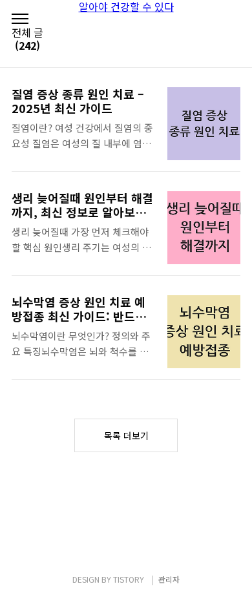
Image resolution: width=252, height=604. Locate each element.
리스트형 (232, 46)
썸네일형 (214, 46)
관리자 (169, 579)
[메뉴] (20, 19)
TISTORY (128, 579)
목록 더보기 (126, 435)
